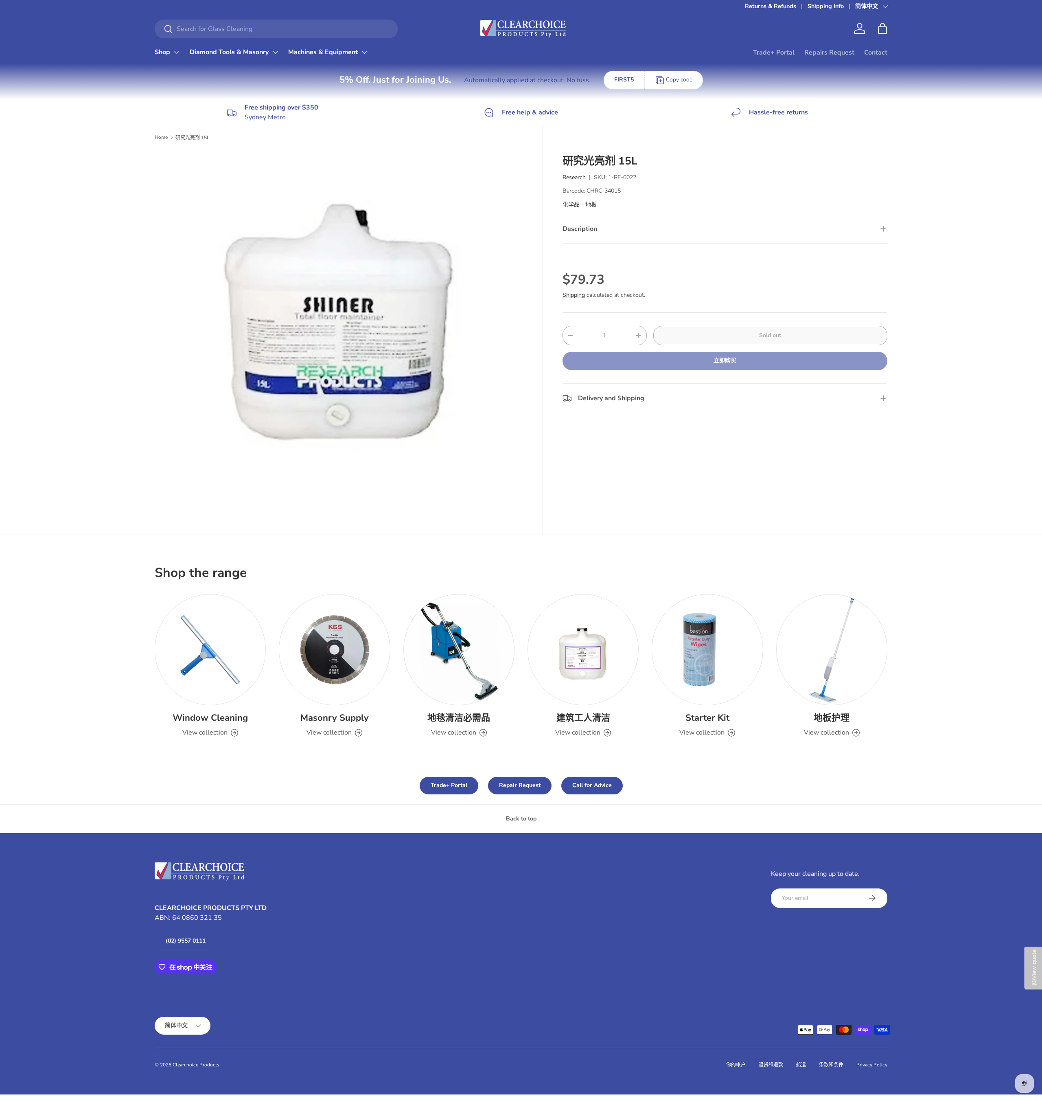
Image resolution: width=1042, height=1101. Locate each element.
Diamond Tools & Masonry (229, 52)
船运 (801, 1065)
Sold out (770, 335)
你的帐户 (736, 1065)
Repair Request (520, 785)
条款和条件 (831, 1065)
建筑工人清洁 (583, 718)
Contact (875, 52)
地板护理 (831, 718)
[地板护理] (832, 649)
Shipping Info (826, 6)
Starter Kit (707, 718)
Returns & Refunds (770, 6)
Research (574, 177)
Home (161, 137)
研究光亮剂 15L (192, 137)
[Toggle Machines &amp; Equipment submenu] (364, 52)
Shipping (574, 295)
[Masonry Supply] (334, 649)
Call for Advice (592, 785)
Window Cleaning (210, 718)
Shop (162, 52)
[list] (341, 336)
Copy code (679, 79)
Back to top (521, 818)
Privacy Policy (871, 1065)
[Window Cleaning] (210, 649)
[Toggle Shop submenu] (177, 52)
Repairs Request (829, 52)
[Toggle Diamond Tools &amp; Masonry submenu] (275, 52)
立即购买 (725, 360)
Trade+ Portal (774, 52)
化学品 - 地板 (580, 204)
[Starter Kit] (707, 649)
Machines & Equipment (323, 52)
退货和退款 (771, 1065)
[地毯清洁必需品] (459, 649)
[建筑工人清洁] (583, 649)
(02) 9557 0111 (186, 941)
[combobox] (276, 29)
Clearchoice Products (196, 1065)
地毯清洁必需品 (458, 718)
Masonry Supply (334, 718)
